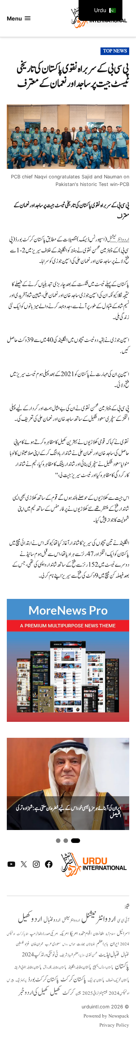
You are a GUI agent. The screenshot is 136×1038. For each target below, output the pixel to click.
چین (78, 993)
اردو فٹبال (51, 920)
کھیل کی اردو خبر (33, 992)
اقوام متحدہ (85, 933)
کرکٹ (68, 993)
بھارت (81, 944)
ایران (114, 943)
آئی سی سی (123, 920)
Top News (115, 51)
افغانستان (98, 934)
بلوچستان (90, 944)
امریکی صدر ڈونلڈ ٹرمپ (44, 933)
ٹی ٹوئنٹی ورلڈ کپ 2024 (40, 954)
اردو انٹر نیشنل (71, 921)
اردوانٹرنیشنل (118, 239)
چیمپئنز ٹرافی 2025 (94, 993)
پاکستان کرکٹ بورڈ (43, 979)
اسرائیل (123, 933)
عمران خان (37, 944)
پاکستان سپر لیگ (96, 980)
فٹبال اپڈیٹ (109, 954)
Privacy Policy (114, 1025)
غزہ (27, 944)
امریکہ (63, 933)
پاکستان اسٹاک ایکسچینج (103, 967)
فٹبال (125, 955)
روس (65, 944)
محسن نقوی (91, 955)
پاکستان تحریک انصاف (117, 980)
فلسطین (19, 944)
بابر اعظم (102, 944)
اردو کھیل (30, 919)
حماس (72, 944)
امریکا (73, 933)
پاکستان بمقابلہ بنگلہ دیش (54, 967)
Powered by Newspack (106, 1016)
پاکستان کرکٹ (73, 979)
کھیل (55, 992)
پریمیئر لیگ (20, 980)
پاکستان (122, 966)
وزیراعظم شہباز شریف (72, 955)
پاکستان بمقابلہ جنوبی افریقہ (28, 967)
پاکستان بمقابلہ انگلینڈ (79, 967)
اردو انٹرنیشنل (98, 919)
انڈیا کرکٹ (22, 934)
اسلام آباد (110, 934)
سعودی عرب (53, 944)
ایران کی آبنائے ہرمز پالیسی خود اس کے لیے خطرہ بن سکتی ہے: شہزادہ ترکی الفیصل (68, 812)
